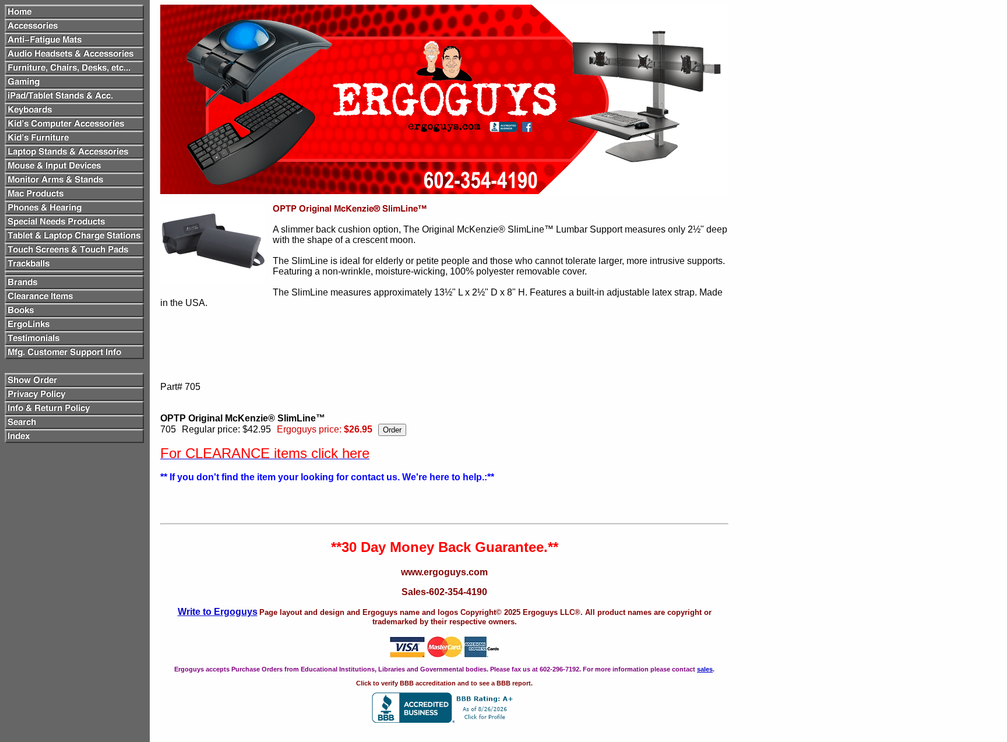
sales (705, 669)
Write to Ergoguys (218, 612)
